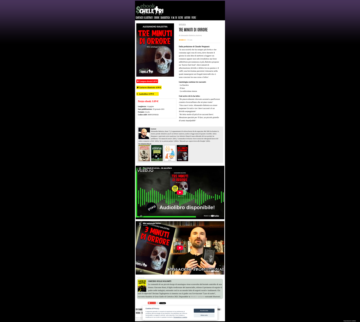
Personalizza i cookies (180, 317)
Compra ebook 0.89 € (148, 81)
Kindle (147, 112)
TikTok (138, 312)
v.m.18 (174, 17)
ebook (156, 17)
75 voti (189, 40)
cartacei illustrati (144, 17)
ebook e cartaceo (197, 296)
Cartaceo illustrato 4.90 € (150, 87)
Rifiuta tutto (204, 315)
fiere (194, 17)
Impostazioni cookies (350, 321)
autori (187, 17)
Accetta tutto (204, 310)
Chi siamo (139, 309)
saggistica (165, 17)
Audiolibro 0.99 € (146, 94)
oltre (180, 17)
